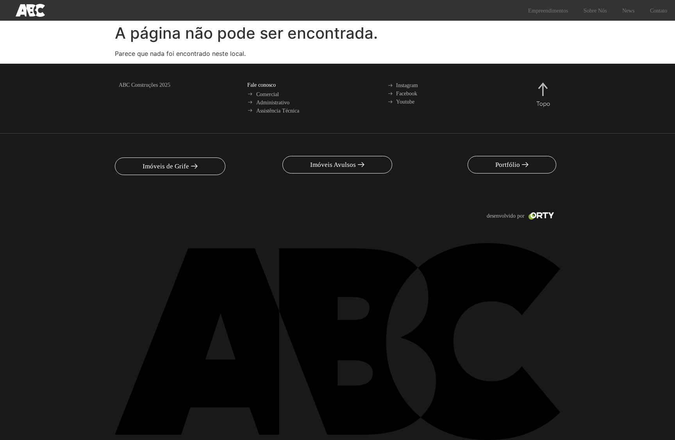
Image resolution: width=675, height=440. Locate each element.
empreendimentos (548, 11)
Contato (658, 11)
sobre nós (595, 11)
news (628, 11)
